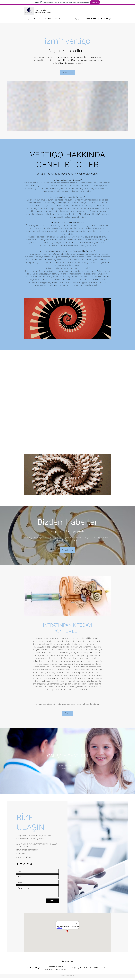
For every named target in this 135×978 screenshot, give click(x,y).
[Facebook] (99, 19)
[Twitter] (107, 19)
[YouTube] (101, 19)
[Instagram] (110, 19)
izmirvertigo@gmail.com (77, 19)
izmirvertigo (40, 10)
